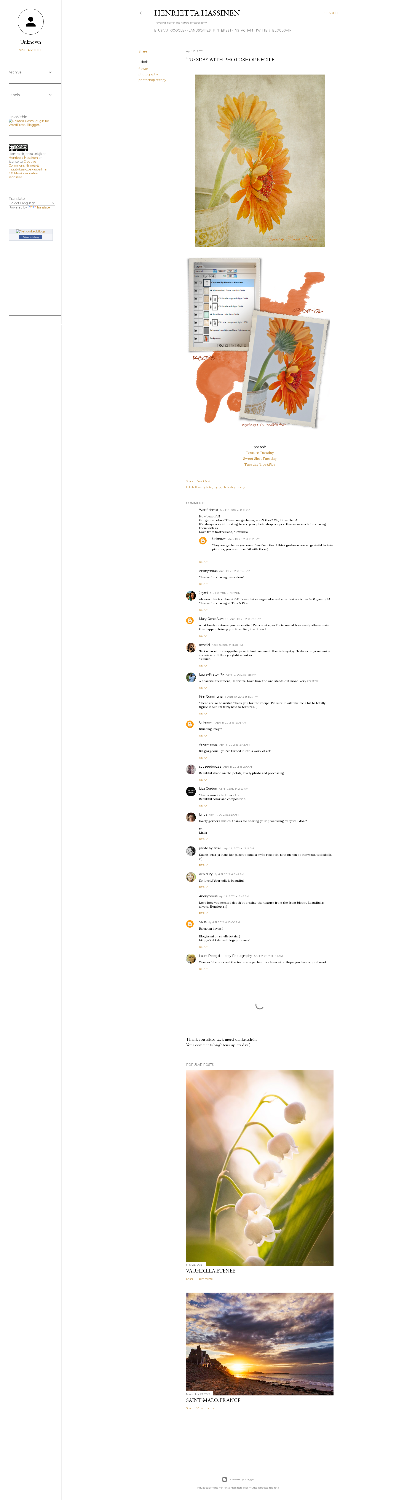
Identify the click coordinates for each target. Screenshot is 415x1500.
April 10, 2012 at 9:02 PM (225, 593)
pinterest (222, 30)
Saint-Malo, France (213, 1400)
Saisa (203, 922)
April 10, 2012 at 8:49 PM (234, 571)
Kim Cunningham (212, 696)
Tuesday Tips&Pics (259, 464)
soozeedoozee (210, 766)
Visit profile (30, 50)
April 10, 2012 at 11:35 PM (241, 674)
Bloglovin (282, 30)
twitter (262, 30)
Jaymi (203, 593)
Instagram (243, 30)
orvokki (204, 645)
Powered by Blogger (241, 1479)
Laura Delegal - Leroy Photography (225, 956)
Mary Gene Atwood (213, 619)
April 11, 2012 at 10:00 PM (224, 922)
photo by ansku (210, 848)
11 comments (204, 1278)
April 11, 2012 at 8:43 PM (234, 896)
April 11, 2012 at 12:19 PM (239, 848)
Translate (43, 207)
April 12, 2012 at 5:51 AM (268, 956)
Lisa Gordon (208, 789)
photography (148, 74)
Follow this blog (31, 237)
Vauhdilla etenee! (211, 1270)
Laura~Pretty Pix (211, 674)
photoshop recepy (152, 80)
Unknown (219, 539)
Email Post (203, 481)
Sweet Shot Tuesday (259, 458)
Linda (203, 814)
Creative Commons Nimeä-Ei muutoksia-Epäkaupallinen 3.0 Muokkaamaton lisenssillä (28, 169)
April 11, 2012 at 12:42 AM (234, 744)
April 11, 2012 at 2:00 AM (238, 766)
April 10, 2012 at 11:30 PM (227, 644)
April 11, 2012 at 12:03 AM (230, 722)
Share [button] (143, 51)
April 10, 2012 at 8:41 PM (235, 510)
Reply (203, 561)
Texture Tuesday (260, 452)
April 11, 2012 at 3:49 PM (229, 874)
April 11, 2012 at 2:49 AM (233, 788)
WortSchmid (208, 510)
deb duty (206, 874)
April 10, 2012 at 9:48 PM (245, 618)
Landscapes (200, 30)
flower (143, 69)
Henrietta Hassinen (197, 13)
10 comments (205, 1408)
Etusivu (161, 30)
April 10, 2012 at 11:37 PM (242, 696)
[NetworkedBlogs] (30, 231)
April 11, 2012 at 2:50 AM (224, 814)
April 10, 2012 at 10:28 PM (244, 539)
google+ (178, 30)
